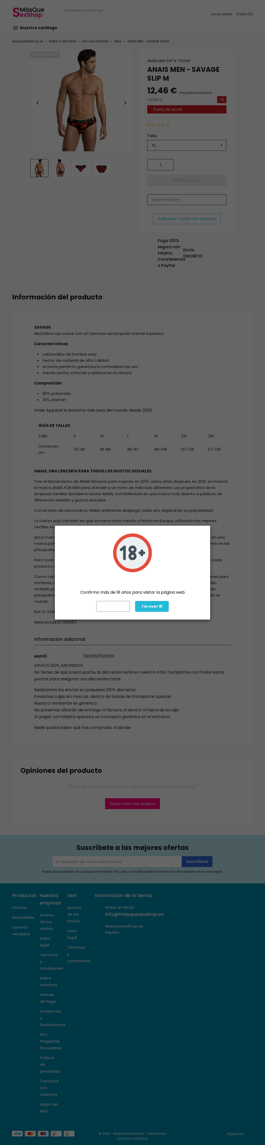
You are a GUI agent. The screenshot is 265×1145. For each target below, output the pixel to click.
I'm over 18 (152, 606)
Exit (113, 606)
